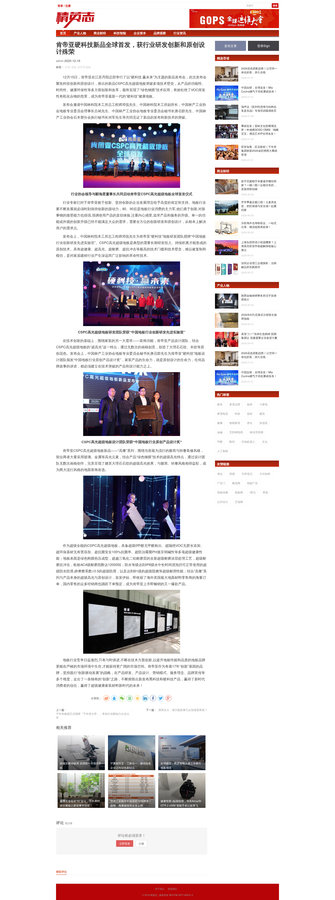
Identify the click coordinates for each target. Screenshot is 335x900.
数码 (232, 442)
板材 (249, 404)
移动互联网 (256, 432)
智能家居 (234, 423)
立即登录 (124, 843)
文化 (265, 442)
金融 (220, 432)
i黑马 (253, 492)
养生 (249, 423)
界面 (265, 492)
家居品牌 (234, 404)
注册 (141, 843)
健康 (220, 423)
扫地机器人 (248, 442)
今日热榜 (264, 474)
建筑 (262, 413)
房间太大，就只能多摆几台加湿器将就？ (182, 710)
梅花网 (236, 483)
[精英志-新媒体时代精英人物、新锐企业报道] (83, 20)
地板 (74, 67)
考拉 (220, 474)
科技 (67, 67)
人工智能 (222, 451)
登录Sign (263, 46)
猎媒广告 (252, 483)
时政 (237, 413)
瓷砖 (249, 413)
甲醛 (220, 442)
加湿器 (263, 423)
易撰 (232, 474)
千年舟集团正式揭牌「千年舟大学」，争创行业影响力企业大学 (92, 715)
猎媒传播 (222, 492)
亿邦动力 (222, 502)
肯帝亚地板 (84, 67)
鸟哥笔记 (247, 474)
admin (60, 61)
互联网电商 (236, 432)
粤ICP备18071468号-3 (181, 895)
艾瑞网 (239, 502)
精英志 (153, 895)
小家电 (263, 404)
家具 (220, 404)
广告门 (221, 483)
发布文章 (230, 46)
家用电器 (222, 413)
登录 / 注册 (64, 6)
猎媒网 (239, 492)
